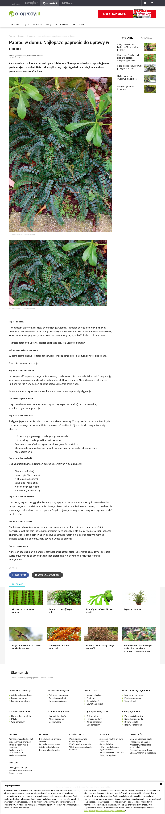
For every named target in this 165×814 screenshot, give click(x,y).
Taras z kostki (130, 701)
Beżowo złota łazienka (49, 750)
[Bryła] (67, 3)
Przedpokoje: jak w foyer (141, 750)
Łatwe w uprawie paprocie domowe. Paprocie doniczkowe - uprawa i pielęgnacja (50, 391)
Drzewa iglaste (131, 722)
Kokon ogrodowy (94, 722)
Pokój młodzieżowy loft (80, 744)
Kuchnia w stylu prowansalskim (16, 751)
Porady (21, 36)
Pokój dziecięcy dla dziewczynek (78, 740)
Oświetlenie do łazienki (49, 747)
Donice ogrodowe (19, 698)
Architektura (61, 24)
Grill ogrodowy (93, 716)
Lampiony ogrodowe (20, 701)
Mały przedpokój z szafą (141, 739)
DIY (73, 24)
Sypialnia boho (106, 744)
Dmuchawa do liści (57, 698)
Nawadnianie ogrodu (133, 719)
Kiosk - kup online (114, 14)
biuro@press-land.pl (18, 767)
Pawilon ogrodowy (132, 698)
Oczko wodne (55, 722)
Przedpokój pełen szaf (140, 742)
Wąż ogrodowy (18, 722)
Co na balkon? (93, 701)
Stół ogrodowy (93, 725)
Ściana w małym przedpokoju (143, 753)
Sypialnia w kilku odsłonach (112, 752)
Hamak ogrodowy (94, 719)
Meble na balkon (94, 695)
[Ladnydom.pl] (16, 3)
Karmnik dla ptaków (58, 716)
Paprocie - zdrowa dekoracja (23, 363)
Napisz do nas (15, 773)
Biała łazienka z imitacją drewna (50, 740)
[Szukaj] (145, 3)
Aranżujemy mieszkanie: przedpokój (140, 746)
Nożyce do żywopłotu (21, 716)
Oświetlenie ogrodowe (21, 695)
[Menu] (152, 3)
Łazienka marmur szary (49, 744)
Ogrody (12, 36)
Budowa (15, 24)
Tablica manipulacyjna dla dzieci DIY (80, 748)
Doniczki (90, 698)
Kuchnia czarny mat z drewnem (18, 746)
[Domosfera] (31, 3)
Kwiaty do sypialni (108, 755)
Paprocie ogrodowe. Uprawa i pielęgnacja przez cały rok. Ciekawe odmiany (47, 342)
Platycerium (33, 475)
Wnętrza (37, 24)
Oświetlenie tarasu (95, 704)
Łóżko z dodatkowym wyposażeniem (109, 748)
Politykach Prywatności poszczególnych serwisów (104, 811)
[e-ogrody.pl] (49, 3)
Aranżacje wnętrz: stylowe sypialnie (111, 740)
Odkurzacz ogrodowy (58, 695)
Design (48, 24)
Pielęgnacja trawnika (133, 716)
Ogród (26, 24)
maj (34, 502)
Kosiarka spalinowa (58, 701)
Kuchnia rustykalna (17, 755)
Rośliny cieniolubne (133, 725)
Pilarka (14, 719)
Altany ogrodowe (56, 719)
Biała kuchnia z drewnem (20, 742)
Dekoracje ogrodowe (133, 695)
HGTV (81, 24)
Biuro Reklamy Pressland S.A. (22, 770)
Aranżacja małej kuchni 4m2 (21, 739)
